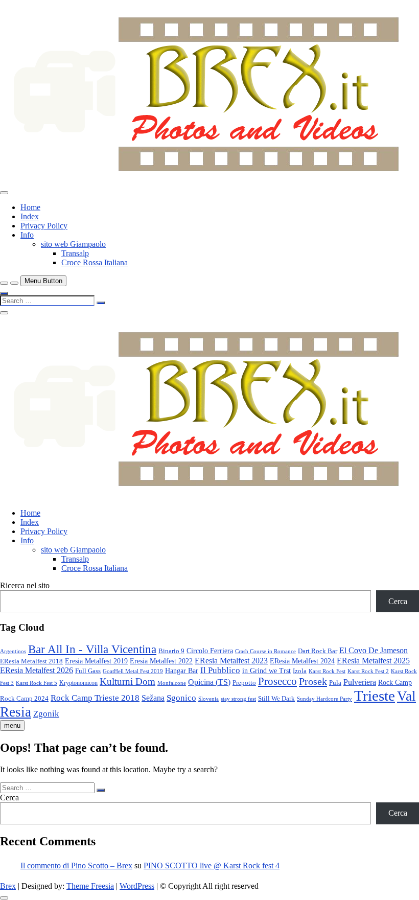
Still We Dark (276, 698)
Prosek (313, 681)
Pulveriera (359, 682)
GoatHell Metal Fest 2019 (133, 671)
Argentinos (13, 651)
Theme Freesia (90, 886)
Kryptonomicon (78, 682)
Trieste (374, 695)
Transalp (75, 253)
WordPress (137, 886)
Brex (8, 886)
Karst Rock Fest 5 (36, 683)
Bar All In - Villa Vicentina (92, 649)
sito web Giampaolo (73, 244)
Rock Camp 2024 (24, 698)
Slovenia (208, 699)
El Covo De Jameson (373, 650)
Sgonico (181, 698)
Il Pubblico (220, 670)
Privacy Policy (43, 225)
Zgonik (46, 713)
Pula (335, 682)
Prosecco (277, 681)
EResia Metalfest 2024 (302, 661)
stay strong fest (238, 699)
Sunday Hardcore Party (324, 699)
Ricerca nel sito (25, 585)
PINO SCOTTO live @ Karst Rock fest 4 (212, 865)
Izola (300, 671)
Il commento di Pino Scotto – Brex (76, 865)
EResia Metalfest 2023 (231, 660)
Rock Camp (395, 682)
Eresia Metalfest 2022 (161, 661)
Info (27, 234)
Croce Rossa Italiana (94, 262)
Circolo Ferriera (210, 651)
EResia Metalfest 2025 (373, 660)
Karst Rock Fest (327, 671)
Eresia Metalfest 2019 (96, 661)
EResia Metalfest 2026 (36, 670)
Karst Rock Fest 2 (368, 671)
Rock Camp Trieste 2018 (95, 698)
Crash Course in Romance (265, 651)
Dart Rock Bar (317, 651)
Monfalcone (171, 683)
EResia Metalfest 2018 (31, 661)
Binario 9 (171, 651)
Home (30, 207)
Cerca (397, 601)
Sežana (153, 698)
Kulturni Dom (127, 681)
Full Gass (88, 671)
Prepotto (244, 682)
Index (29, 216)
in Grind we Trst (266, 671)
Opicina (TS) (209, 682)
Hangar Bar (181, 670)
